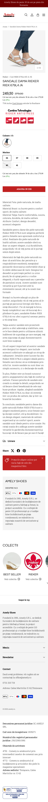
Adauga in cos (24, 189)
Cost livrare (17, 103)
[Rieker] (33, 561)
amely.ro (11, 709)
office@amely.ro (23, 677)
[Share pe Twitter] (12, 451)
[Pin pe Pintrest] (24, 451)
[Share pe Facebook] (18, 451)
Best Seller (12, 574)
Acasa (5, 26)
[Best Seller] (12, 561)
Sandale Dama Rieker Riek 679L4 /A (23, 26)
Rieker (5, 77)
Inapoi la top (24, 600)
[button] (38, 15)
